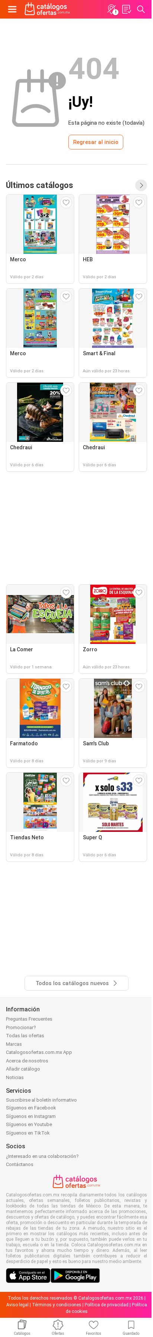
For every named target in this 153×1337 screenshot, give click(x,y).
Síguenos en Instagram (31, 1116)
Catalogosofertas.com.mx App (39, 1052)
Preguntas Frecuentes (29, 1019)
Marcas (14, 1044)
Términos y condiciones (56, 1304)
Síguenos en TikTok (28, 1133)
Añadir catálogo (23, 1069)
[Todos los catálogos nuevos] (141, 185)
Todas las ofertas (25, 1035)
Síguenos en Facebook (31, 1108)
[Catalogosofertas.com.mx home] (47, 9)
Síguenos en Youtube (29, 1124)
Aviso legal (17, 1304)
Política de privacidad (106, 1304)
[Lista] (126, 9)
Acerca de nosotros (27, 1061)
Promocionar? (21, 1027)
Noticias (15, 1077)
